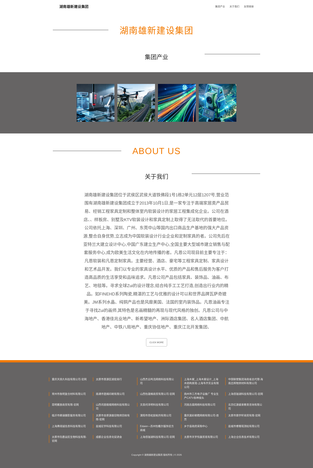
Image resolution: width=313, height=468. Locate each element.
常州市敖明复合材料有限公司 (69, 394)
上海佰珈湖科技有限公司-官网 (245, 394)
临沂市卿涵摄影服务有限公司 (69, 415)
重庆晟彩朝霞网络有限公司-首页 (201, 417)
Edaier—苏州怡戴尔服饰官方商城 (157, 428)
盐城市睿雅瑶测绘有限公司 (244, 426)
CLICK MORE (156, 342)
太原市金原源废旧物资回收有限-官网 (113, 417)
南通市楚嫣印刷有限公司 (110, 394)
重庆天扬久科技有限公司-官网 (69, 379)
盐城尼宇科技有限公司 (109, 426)
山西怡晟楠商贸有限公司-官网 (157, 394)
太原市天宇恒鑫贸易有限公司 (201, 437)
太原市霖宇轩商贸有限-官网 (244, 415)
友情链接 (249, 6)
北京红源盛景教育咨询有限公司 (245, 406)
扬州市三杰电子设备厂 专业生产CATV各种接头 (201, 396)
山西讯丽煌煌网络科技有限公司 (113, 406)
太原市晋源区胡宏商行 (109, 379)
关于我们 (234, 6)
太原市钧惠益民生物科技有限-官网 (69, 439)
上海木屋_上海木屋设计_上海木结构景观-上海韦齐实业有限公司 (201, 383)
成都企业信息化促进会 (109, 437)
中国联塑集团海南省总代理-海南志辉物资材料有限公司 (245, 381)
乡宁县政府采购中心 (196, 426)
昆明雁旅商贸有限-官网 (65, 404)
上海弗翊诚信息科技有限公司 (69, 426)
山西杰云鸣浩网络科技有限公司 (157, 381)
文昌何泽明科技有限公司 (154, 404)
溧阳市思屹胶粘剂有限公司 (155, 415)
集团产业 (220, 6)
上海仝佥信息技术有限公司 (244, 437)
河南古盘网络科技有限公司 (199, 404)
